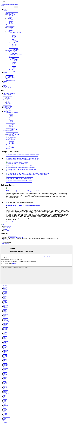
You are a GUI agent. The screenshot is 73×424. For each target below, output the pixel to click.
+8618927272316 (12, 236)
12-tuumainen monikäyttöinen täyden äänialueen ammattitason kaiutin (22, 156)
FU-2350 (14, 46)
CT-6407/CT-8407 (16, 49)
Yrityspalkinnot (9, 76)
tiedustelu (8, 200)
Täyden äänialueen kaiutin (12, 12)
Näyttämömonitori (10, 26)
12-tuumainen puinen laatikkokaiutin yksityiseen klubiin (18, 178)
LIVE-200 (14, 60)
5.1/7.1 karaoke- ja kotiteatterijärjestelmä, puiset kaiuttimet (23, 191)
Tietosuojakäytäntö (7, 239)
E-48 (13, 39)
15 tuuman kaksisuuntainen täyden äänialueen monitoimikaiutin (20, 167)
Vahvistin (8, 31)
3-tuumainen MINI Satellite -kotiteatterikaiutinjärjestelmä (23, 205)
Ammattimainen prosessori (15, 51)
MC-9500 (14, 63)
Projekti (5, 81)
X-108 (13, 58)
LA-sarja (14, 33)
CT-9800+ (14, 67)
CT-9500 (14, 66)
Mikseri (13, 68)
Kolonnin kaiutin (10, 24)
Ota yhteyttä (6, 82)
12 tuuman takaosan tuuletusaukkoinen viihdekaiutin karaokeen (20, 170)
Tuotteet (5, 10)
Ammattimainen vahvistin (15, 32)
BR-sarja (11, 21)
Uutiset (5, 72)
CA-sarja (14, 35)
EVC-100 (14, 44)
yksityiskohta (13, 200)
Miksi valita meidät (10, 78)
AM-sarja (11, 30)
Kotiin (4, 9)
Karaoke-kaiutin (10, 13)
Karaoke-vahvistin (13, 42)
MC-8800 (14, 62)
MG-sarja (11, 23)
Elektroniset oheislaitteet (11, 50)
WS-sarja (11, 22)
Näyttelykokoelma (10, 80)
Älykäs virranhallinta (14, 57)
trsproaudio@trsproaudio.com (16, 237)
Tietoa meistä (6, 73)
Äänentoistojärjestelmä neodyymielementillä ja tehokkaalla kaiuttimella (22, 159)
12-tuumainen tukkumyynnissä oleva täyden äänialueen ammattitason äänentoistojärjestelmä (26, 174)
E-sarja (13, 37)
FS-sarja (11, 19)
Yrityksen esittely (10, 75)
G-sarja (10, 17)
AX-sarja (14, 36)
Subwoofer (8, 18)
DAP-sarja (14, 53)
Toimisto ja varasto (10, 77)
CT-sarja (11, 28)
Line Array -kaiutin (10, 14)
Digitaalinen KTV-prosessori (15, 54)
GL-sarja (11, 15)
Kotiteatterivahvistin (13, 48)
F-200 (13, 71)
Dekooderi (11, 64)
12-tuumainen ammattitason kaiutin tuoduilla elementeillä (19, 182)
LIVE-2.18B (15, 41)
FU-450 (14, 45)
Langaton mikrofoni (13, 59)
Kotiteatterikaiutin (10, 27)
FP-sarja (14, 40)
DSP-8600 (14, 55)
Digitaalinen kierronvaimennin (16, 69)
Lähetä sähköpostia (5, 243)
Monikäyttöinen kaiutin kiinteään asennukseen (16, 163)
